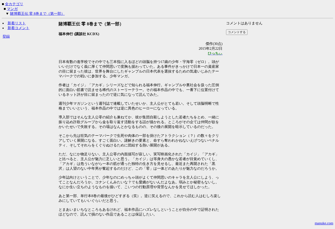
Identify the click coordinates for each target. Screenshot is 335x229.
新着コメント (18, 28)
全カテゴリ (14, 4)
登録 (6, 36)
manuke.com (324, 223)
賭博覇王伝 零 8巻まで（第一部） (37, 14)
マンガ (12, 9)
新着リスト (17, 23)
